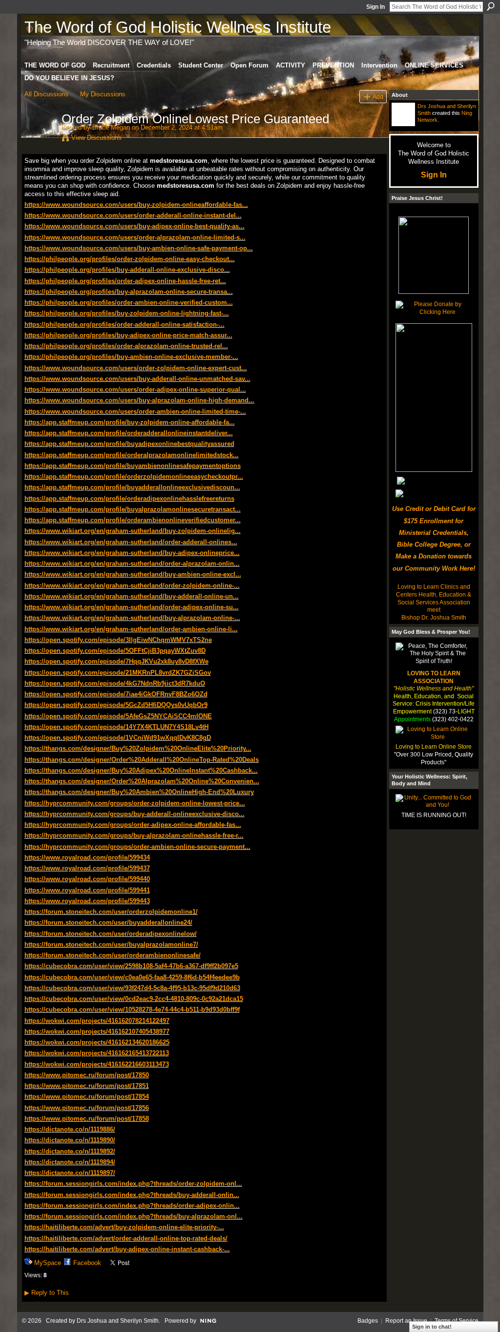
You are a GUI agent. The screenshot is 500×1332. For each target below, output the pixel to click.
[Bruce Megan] (40, 139)
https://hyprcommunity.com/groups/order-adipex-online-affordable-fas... (132, 824)
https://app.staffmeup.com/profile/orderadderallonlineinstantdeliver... (128, 433)
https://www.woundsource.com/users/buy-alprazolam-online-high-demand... (139, 400)
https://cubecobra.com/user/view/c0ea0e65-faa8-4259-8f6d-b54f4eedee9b (132, 977)
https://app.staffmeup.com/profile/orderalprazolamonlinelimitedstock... (131, 455)
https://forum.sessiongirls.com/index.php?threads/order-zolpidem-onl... (133, 1183)
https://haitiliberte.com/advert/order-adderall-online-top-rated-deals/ (126, 1238)
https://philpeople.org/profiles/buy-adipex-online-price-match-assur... (128, 335)
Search (491, 6)
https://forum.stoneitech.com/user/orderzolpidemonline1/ (111, 911)
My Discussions (102, 94)
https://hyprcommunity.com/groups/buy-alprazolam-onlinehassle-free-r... (134, 835)
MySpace (47, 1262)
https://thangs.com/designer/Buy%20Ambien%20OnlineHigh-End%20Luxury (139, 792)
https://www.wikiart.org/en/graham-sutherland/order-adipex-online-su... (131, 607)
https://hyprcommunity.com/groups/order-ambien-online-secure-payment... (137, 846)
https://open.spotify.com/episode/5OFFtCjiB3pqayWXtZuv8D (115, 650)
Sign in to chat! (432, 1327)
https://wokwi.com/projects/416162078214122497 (96, 1020)
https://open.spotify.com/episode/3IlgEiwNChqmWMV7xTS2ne (118, 640)
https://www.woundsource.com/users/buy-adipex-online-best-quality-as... (134, 226)
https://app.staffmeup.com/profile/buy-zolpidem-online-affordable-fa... (129, 422)
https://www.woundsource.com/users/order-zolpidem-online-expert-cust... (135, 368)
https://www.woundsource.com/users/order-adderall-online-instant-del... (133, 215)
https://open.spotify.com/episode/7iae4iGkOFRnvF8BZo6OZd (116, 694)
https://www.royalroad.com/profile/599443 (87, 901)
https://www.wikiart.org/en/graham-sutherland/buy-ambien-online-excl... (132, 574)
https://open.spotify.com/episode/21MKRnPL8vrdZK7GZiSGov (117, 672)
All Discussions (46, 94)
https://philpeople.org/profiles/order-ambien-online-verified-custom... (128, 302)
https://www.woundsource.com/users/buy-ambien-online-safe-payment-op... (138, 248)
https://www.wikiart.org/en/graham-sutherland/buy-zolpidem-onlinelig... (132, 530)
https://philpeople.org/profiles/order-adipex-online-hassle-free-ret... (125, 281)
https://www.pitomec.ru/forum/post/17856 (86, 1107)
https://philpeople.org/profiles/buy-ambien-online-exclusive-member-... (131, 356)
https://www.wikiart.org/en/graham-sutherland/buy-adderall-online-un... (131, 596)
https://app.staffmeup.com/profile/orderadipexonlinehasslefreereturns (129, 498)
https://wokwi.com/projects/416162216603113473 (96, 1064)
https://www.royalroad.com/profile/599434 (87, 857)
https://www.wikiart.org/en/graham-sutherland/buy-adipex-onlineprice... (132, 552)
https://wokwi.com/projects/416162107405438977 (96, 1031)
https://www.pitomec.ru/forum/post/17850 (86, 1075)
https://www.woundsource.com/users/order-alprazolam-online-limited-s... (135, 237)
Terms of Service (457, 1320)
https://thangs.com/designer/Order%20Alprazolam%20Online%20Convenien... (141, 781)
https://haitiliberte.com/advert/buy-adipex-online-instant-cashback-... (127, 1249)
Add (378, 96)
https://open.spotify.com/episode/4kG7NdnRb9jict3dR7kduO (114, 683)
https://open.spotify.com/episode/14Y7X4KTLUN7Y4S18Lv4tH (116, 727)
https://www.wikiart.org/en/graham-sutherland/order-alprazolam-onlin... (132, 563)
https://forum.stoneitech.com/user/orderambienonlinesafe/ (112, 955)
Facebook (87, 1262)
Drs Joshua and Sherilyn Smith (118, 1320)
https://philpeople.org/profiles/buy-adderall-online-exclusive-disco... (127, 269)
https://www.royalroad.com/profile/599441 (87, 890)
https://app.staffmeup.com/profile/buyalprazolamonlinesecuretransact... (132, 509)
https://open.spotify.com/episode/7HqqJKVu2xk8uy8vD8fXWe (116, 661)
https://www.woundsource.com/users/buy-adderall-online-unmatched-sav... (137, 378)
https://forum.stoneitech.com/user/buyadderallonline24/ (108, 922)
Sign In (375, 6)
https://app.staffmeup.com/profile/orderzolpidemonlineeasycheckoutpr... (133, 476)
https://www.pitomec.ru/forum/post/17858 (86, 1118)
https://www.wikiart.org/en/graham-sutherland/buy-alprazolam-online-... (132, 618)
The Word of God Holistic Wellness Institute (177, 27)
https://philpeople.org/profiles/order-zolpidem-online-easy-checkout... (129, 259)
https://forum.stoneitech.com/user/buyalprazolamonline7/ (111, 944)
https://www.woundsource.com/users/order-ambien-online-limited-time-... (135, 411)
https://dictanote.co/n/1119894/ (69, 1162)
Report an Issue (406, 1320)
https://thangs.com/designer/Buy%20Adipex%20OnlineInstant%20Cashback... (141, 770)
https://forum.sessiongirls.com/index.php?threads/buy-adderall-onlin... (131, 1195)
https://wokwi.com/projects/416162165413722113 (96, 1053)
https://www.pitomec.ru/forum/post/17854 (86, 1096)
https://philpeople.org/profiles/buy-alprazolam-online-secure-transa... (128, 291)
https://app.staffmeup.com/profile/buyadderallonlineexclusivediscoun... (132, 487)
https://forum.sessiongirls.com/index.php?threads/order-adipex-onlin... (132, 1205)
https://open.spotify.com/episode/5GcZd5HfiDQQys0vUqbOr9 (116, 705)
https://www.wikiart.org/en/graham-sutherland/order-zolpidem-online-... (132, 585)
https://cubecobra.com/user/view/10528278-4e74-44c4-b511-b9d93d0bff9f (132, 1009)
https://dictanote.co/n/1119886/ (69, 1129)
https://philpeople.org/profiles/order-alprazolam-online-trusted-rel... (126, 346)
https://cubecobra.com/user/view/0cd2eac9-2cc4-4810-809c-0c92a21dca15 (133, 998)
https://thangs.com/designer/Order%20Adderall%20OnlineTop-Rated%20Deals (141, 759)
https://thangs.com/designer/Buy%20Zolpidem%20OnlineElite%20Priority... (137, 748)
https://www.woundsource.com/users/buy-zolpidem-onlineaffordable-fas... (136, 204)
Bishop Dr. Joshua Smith (433, 617)
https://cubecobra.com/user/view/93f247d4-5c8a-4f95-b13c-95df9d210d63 (132, 988)
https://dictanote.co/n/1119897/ (69, 1173)
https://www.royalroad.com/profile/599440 (87, 879)
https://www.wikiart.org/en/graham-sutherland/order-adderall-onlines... (130, 542)
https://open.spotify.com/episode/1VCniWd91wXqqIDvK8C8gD (117, 737)
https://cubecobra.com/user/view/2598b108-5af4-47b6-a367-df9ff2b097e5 (131, 966)
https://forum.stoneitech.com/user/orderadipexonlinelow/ (110, 933)
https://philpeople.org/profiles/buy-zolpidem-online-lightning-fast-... (126, 313)
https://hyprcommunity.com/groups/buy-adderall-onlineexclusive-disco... (134, 814)
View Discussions (96, 137)
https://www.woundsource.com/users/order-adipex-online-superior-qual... (135, 389)
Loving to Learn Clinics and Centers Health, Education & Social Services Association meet (433, 598)
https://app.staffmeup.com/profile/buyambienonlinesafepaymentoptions (132, 465)
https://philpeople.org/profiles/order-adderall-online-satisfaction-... (124, 324)
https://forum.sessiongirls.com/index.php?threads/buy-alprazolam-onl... (133, 1216)
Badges (367, 1320)
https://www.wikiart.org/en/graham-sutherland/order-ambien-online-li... (131, 629)
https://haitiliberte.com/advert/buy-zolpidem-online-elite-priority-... (124, 1227)
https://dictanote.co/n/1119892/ (69, 1151)
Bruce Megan (111, 127)
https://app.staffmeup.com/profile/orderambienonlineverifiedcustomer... (132, 520)
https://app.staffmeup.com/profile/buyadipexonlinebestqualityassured (129, 443)
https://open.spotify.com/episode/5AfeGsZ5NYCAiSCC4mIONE (118, 716)
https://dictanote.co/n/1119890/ (69, 1140)
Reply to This (46, 1292)
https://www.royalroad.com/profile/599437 (87, 868)
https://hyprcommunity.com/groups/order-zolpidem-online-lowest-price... (134, 803)
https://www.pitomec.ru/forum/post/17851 (86, 1085)
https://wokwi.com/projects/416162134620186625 (96, 1042)
